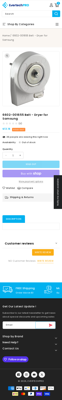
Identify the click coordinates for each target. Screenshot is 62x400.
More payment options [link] (31, 181)
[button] (57, 5)
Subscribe (45, 325)
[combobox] (31, 13)
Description (13, 219)
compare (27, 188)
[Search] (56, 13)
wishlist (10, 188)
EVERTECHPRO (36, 381)
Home (6, 35)
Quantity (7, 149)
